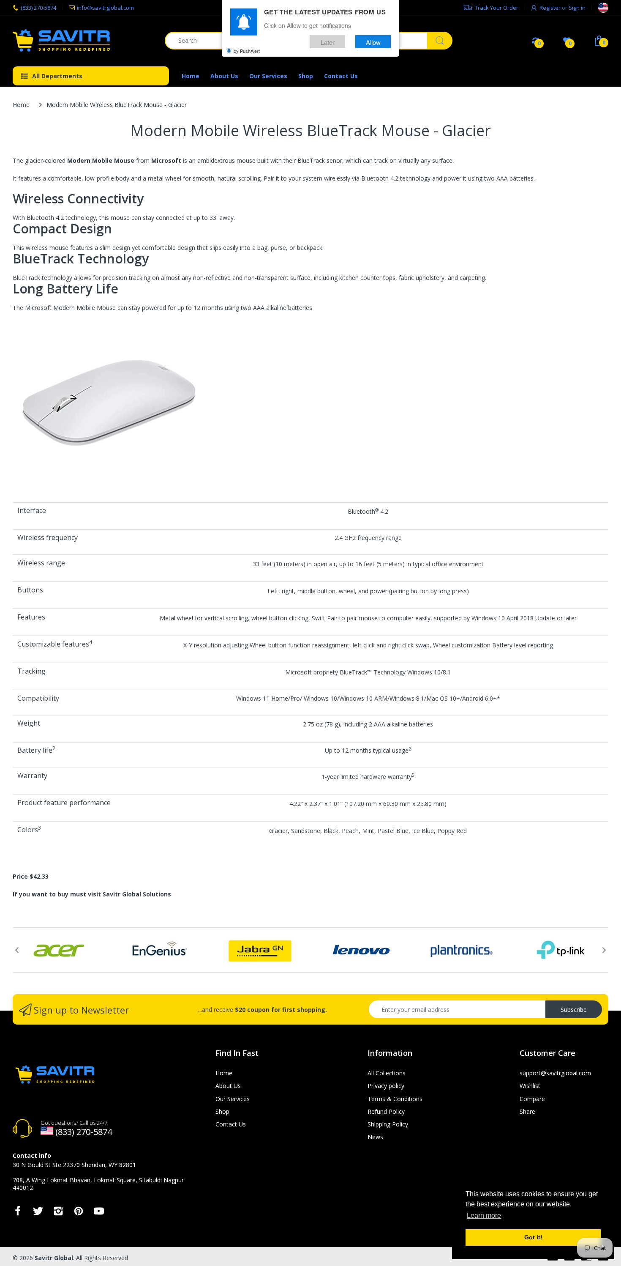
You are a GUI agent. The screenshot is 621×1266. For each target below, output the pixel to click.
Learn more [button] (484, 1215)
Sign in (577, 7)
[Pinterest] (79, 1213)
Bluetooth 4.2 (379, 178)
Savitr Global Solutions (137, 894)
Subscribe (574, 1010)
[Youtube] (99, 1213)
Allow (373, 41)
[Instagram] (58, 1213)
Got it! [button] (533, 1237)
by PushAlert (247, 50)
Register (550, 7)
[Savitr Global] (82, 40)
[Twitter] (38, 1213)
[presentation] (17, 950)
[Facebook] (18, 1213)
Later (328, 41)
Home (21, 105)
